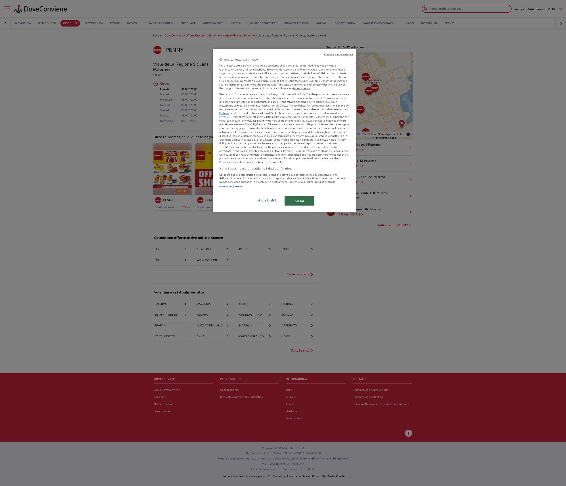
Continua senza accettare (338, 54)
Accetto (299, 200)
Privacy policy (301, 88)
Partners (224, 113)
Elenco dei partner (230, 186)
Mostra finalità (267, 200)
